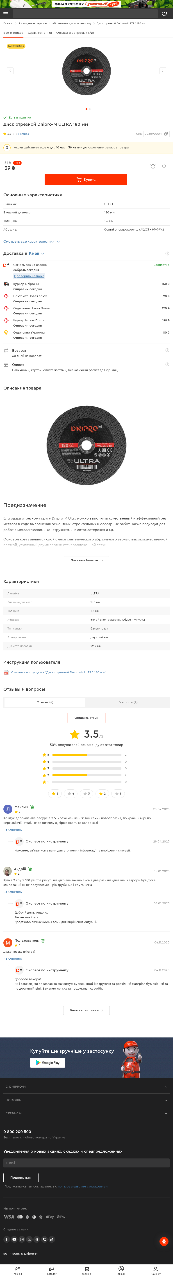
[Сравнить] (152, 166)
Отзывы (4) (45, 702)
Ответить (15, 829)
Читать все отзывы (84, 1010)
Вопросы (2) (128, 702)
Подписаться (21, 1177)
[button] (162, 70)
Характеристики (40, 32)
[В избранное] (164, 166)
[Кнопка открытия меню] (5, 13)
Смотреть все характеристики (29, 241)
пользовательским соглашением (82, 1186)
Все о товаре (13, 32)
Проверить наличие (29, 276)
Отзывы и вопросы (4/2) (75, 32)
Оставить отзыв (86, 717)
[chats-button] (163, 1241)
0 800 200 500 (17, 1132)
